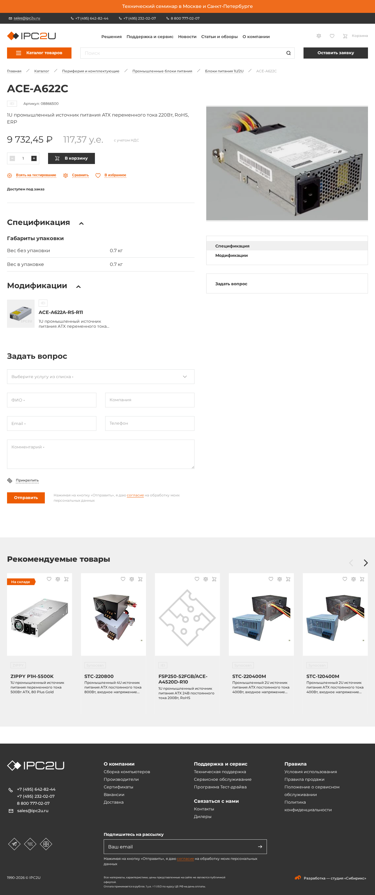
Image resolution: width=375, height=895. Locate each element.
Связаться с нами (216, 801)
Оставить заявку (336, 52)
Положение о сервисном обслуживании (312, 790)
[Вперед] (366, 563)
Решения (111, 36)
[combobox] (101, 376)
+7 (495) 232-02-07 (35, 796)
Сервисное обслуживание (223, 779)
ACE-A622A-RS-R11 (61, 312)
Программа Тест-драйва (220, 787)
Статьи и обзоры (219, 36)
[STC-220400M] (261, 618)
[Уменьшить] (12, 158)
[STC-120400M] (335, 618)
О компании (256, 36)
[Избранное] (48, 579)
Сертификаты (118, 787)
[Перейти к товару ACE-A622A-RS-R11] (21, 314)
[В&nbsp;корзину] (65, 580)
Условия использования (310, 771)
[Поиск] (289, 53)
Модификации (231, 255)
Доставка (114, 802)
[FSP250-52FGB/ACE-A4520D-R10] (187, 618)
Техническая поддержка (220, 771)
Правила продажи (304, 779)
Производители (121, 779)
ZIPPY (18, 665)
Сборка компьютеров (127, 771)
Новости (187, 36)
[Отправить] (260, 846)
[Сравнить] (56, 580)
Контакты (204, 809)
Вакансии (114, 794)
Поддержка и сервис (150, 36)
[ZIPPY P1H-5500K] (40, 618)
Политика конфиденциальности (308, 806)
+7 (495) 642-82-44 (36, 789)
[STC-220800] (113, 618)
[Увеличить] (34, 158)
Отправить (26, 497)
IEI (12, 103)
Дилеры (203, 816)
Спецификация (232, 246)
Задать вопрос (231, 283)
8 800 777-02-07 (33, 803)
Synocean (95, 665)
